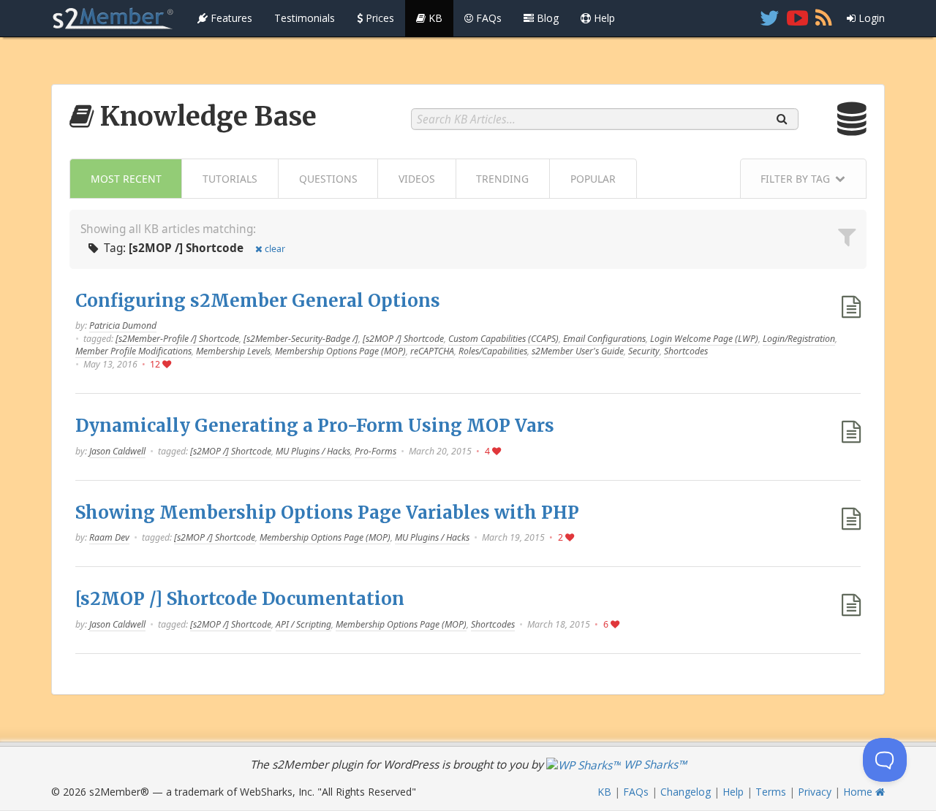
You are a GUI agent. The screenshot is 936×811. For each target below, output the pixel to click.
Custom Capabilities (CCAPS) (503, 338)
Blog (546, 18)
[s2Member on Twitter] (769, 18)
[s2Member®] (113, 18)
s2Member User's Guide (578, 351)
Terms (770, 792)
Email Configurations (604, 338)
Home (859, 792)
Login (870, 18)
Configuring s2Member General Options (257, 300)
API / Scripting (303, 624)
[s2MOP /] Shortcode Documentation (239, 598)
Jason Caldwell (117, 451)
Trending (502, 179)
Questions (328, 179)
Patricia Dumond (122, 325)
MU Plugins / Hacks (313, 451)
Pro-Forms (375, 451)
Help (603, 18)
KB (434, 18)
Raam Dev (109, 537)
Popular (593, 179)
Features (230, 18)
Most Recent (126, 179)
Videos (417, 179)
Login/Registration (799, 338)
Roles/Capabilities (492, 351)
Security (644, 351)
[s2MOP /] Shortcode (403, 338)
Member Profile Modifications (133, 351)
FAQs (487, 18)
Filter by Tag (795, 179)
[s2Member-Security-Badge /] (301, 338)
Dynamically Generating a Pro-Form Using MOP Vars (314, 425)
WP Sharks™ (654, 764)
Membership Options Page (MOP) (340, 351)
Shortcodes (686, 351)
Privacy (814, 792)
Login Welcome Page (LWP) (704, 338)
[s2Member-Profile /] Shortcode (177, 338)
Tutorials (230, 179)
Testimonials (304, 18)
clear (275, 249)
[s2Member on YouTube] (797, 18)
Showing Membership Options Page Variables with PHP (327, 512)
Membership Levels (233, 351)
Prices (378, 18)
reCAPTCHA (432, 351)
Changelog (685, 792)
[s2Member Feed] (824, 18)
